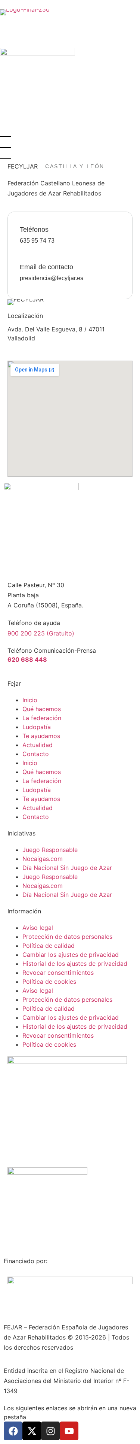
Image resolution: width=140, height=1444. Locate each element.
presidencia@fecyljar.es (51, 278)
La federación (41, 718)
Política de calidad (48, 945)
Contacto (35, 754)
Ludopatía (36, 727)
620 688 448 (27, 659)
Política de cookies (49, 981)
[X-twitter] (31, 1431)
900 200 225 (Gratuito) (40, 633)
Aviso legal (37, 927)
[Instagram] (50, 1431)
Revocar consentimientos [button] (58, 972)
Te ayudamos (41, 736)
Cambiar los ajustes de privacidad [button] (70, 954)
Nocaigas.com (42, 858)
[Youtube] (69, 1431)
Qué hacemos (41, 709)
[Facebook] (13, 1431)
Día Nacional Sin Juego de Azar (67, 867)
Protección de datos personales (67, 936)
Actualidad (37, 745)
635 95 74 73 (37, 240)
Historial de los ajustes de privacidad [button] (74, 963)
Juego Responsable (50, 849)
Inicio (29, 700)
